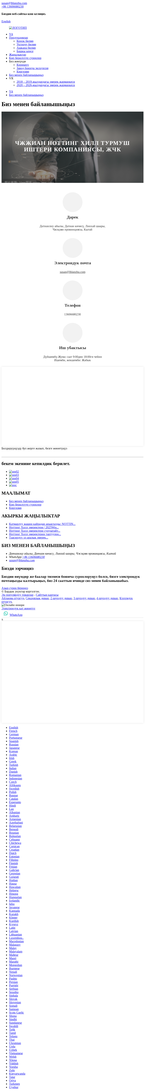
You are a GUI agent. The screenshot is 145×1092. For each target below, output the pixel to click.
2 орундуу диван (61, 598)
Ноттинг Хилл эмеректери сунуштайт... (34, 530)
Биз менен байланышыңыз (26, 75)
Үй (11, 34)
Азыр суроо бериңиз (15, 588)
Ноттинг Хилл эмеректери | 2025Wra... (34, 527)
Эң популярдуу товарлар (17, 594)
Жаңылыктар (17, 54)
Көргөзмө (23, 71)
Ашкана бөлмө (26, 47)
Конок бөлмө (25, 41)
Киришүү (23, 64)
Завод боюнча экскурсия (32, 68)
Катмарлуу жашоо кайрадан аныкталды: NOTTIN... (42, 524)
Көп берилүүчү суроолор (25, 58)
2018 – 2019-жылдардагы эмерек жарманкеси (46, 81)
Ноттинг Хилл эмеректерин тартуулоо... (35, 534)
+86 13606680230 (33, 557)
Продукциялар (18, 37)
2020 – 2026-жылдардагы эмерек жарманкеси (46, 85)
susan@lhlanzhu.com (72, 272)
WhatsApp (16, 614)
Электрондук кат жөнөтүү (18, 608)
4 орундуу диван (107, 598)
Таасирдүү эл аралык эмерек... (28, 537)
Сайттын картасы (47, 594)
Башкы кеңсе (25, 51)
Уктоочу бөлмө (26, 44)
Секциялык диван (37, 598)
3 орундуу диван (84, 598)
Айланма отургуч (13, 598)
